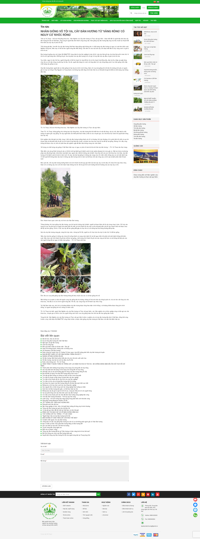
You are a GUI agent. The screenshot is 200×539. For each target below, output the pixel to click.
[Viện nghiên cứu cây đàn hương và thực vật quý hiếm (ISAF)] (49, 510)
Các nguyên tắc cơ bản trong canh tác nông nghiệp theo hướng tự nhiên (64, 387)
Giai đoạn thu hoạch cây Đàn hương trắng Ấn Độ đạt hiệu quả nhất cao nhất (65, 383)
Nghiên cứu (106, 505)
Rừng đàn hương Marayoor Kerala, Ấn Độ (54, 400)
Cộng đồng (86, 518)
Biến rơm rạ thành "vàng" (50, 429)
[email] (195, 499)
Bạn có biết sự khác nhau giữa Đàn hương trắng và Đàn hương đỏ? (62, 424)
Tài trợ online (66, 515)
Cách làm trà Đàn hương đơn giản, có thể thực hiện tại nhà (60, 389)
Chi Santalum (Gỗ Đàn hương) (51, 350)
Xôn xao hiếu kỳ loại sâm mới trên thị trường (55, 425)
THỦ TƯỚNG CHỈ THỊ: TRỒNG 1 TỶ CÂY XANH (57, 414)
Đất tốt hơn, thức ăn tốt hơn (50, 339)
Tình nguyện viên (88, 515)
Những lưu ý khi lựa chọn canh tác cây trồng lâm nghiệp (59, 385)
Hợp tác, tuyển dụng (68, 509)
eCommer (105, 515)
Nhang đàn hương (139, 134)
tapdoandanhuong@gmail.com (150, 526)
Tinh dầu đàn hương (139, 128)
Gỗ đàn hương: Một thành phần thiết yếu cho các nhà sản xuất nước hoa (64, 358)
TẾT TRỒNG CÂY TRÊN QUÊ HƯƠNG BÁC (55, 402)
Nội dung (43, 461)
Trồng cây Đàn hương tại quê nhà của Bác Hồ (56, 408)
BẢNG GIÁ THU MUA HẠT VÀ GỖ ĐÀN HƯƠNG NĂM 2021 (60, 412)
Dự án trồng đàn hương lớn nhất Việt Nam (55, 341)
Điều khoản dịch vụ (127, 509)
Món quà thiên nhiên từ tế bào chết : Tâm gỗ (55, 347)
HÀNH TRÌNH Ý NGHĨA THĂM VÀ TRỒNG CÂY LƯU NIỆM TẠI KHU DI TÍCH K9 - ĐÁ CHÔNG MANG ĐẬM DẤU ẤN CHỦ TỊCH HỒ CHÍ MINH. (83, 365)
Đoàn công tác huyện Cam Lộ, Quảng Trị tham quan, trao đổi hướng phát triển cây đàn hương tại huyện (73, 352)
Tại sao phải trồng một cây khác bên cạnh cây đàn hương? (60, 393)
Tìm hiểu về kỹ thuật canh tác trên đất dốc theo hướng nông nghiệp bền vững (65, 395)
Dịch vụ (105, 512)
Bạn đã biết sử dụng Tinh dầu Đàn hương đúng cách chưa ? (60, 373)
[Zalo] (195, 510)
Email (43, 454)
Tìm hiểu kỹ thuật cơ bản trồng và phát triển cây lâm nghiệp (60, 377)
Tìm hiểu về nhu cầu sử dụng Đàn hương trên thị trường (59, 381)
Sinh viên (85, 512)
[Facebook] (195, 505)
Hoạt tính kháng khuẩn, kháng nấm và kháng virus (57, 348)
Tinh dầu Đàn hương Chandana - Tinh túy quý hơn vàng (59, 397)
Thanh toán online (68, 518)
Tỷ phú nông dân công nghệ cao (52, 427)
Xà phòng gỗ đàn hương (140, 132)
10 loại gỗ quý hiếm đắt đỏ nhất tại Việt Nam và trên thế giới (60, 410)
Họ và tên (44, 446)
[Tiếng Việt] (154, 2)
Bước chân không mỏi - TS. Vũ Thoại (53, 362)
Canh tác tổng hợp (47, 345)
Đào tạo (105, 509)
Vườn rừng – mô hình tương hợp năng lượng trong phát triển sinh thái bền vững (66, 399)
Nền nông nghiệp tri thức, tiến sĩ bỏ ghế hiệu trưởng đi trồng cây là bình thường (66, 406)
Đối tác (85, 509)
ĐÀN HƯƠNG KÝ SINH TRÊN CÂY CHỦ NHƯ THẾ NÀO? (59, 418)
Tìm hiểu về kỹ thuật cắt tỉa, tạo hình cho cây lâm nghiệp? (60, 379)
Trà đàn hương (138, 138)
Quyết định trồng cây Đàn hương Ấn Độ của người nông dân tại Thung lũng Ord (66, 435)
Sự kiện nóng (67, 512)
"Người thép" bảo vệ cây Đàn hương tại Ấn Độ (56, 416)
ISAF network (67, 505)
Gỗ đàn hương (138, 126)
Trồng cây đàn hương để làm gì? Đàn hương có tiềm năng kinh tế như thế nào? (66, 431)
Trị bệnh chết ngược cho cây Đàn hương (54, 420)
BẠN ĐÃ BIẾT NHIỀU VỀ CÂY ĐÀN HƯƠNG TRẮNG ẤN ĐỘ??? (61, 354)
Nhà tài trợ (86, 505)
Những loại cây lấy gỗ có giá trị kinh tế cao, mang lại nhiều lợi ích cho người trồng (67, 391)
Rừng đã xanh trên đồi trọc (50, 404)
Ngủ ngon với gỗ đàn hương (50, 343)
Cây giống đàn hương (140, 124)
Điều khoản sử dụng (128, 505)
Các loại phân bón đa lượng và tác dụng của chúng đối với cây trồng (62, 370)
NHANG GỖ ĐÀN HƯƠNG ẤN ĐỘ (52, 356)
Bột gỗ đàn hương (139, 130)
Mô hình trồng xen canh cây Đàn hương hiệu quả (57, 433)
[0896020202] (195, 515)
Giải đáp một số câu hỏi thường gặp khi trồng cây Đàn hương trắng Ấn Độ (64, 372)
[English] (158, 2)
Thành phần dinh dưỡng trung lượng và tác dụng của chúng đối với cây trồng (65, 368)
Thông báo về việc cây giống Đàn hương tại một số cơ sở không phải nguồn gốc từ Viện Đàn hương (72, 422)
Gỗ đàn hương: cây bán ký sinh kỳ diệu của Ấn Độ (57, 360)
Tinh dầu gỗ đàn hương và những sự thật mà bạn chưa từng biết (61, 375)
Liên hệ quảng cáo (127, 512)
